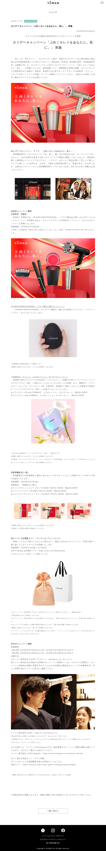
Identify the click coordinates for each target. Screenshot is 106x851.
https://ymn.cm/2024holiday (52, 551)
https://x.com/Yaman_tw (46, 733)
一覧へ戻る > (53, 811)
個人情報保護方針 (53, 843)
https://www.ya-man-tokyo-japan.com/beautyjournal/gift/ (49, 765)
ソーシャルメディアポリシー (53, 836)
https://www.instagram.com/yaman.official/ (63, 753)
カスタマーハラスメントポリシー (53, 839)
